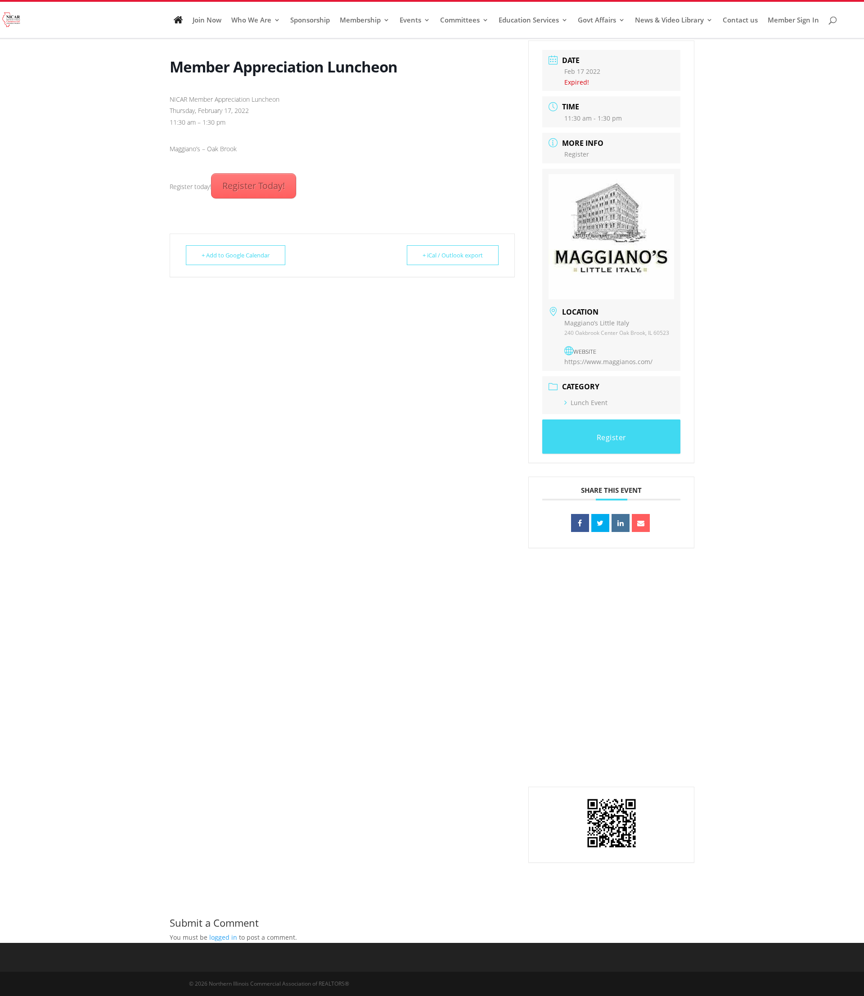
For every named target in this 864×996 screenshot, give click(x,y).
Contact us (740, 20)
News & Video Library (669, 20)
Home (178, 23)
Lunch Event (589, 402)
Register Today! (253, 186)
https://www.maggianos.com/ (608, 361)
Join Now (207, 20)
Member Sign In (793, 20)
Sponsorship (310, 20)
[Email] (641, 523)
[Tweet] (600, 523)
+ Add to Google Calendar (236, 255)
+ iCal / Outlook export (453, 255)
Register (576, 154)
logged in (223, 937)
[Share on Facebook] (580, 523)
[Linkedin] (621, 523)
